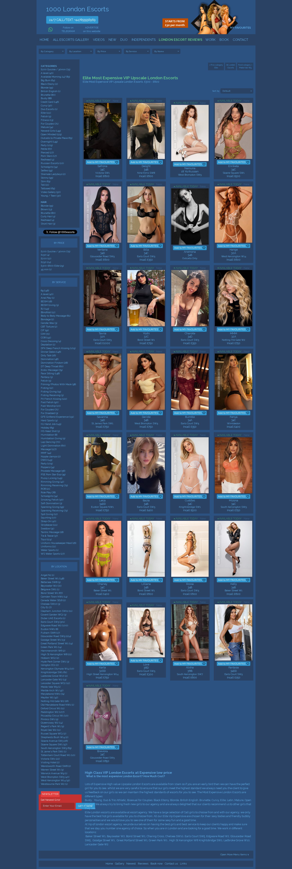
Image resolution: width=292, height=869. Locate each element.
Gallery (119, 863)
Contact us (171, 863)
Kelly (233, 584)
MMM (233, 333)
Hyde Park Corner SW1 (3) (55, 661)
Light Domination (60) (53, 445)
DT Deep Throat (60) (52, 366)
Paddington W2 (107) (52, 711)
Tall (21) (45, 184)
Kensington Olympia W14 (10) (57, 668)
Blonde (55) (47, 87)
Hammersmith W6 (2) (53, 650)
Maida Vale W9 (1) (50, 686)
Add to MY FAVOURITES (100, 162)
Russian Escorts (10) (52, 163)
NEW (112, 40)
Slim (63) (45, 181)
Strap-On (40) (48, 521)
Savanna (102, 416)
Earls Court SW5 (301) (53, 621)
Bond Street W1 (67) (52, 593)
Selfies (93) (46, 170)
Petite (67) (46, 148)
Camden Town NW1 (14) (54, 596)
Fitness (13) (47, 120)
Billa (146, 249)
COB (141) (46, 337)
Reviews (143, 863)
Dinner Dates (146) (51, 351)
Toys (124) (46, 539)
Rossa (190, 584)
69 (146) (45, 290)
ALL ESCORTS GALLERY (71, 40)
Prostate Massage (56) (53, 470)
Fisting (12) (47, 387)
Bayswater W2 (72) (51, 585)
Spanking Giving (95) (52, 506)
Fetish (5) (46, 116)
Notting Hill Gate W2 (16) (54, 701)
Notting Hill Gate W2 (233, 339)
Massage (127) (48, 449)
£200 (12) (46, 258)
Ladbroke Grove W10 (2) (54, 675)
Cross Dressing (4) (51, 341)
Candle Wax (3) (49, 322)
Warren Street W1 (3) (52, 769)
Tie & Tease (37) (49, 535)
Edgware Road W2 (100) (54, 625)
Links (183, 863)
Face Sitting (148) (50, 373)
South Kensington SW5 (234, 506)
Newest (131, 863)
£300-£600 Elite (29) (52, 265)
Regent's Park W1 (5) (52, 726)
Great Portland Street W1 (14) (57, 643)
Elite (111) (46, 112)
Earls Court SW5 (146, 256)
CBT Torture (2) (49, 326)
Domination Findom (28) (54, 362)
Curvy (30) (46, 105)
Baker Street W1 (102, 590)
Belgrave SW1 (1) (50, 589)
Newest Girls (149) (51, 130)
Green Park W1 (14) (51, 647)
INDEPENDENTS (144, 40)
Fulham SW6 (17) (50, 632)
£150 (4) (45, 254)
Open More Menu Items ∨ (234, 854)
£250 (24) (46, 262)
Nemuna (189, 168)
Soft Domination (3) (51, 503)
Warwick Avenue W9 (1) (54, 773)
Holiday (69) (47, 427)
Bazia (146, 500)
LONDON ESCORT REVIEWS (180, 40)
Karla (102, 667)
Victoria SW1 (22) (50, 758)
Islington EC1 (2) (50, 664)
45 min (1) (46, 269)
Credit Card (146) (50, 101)
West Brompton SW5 (190, 174)
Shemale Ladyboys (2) (53, 174)
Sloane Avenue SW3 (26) (54, 740)
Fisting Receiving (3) (52, 395)
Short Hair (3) (48, 223)
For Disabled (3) (49, 413)
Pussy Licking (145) (51, 478)
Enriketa (233, 166)
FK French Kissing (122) (54, 398)
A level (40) (47, 73)
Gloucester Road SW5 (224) (56, 636)
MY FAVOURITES (241, 27)
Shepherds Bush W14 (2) (54, 737)
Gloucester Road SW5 (102, 256)
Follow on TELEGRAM (68, 29)
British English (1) (50, 91)
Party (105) (47, 145)
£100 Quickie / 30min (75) (55, 69)
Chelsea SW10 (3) (50, 603)
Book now (156, 863)
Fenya (233, 416)
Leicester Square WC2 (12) (55, 683)
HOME (44, 40)
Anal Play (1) (47, 297)
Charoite (190, 333)
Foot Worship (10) (50, 405)
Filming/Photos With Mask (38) (58, 384)
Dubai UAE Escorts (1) (53, 618)
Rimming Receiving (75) (54, 485)
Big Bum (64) (48, 80)
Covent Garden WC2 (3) (53, 614)
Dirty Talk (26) (48, 355)
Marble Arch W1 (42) (52, 690)
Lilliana (146, 584)
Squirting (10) (48, 517)
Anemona (190, 251)
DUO (124, 40)
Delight (146, 166)
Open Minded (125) (51, 134)
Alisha (190, 667)
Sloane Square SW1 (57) (54, 744)
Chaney (102, 584)
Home (109, 863)
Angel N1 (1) (47, 575)
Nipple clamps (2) (50, 456)
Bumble (190, 416)
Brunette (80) (48, 94)
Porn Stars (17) (49, 155)
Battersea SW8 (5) (50, 582)
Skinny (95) (47, 177)
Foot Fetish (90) (49, 402)
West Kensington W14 (233, 256)
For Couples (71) (49, 123)
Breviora (102, 751)
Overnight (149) (49, 141)
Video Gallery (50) (50, 192)
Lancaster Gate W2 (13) (53, 679)
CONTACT (240, 40)
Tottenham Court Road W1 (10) (58, 755)
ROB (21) (45, 488)
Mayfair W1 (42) (49, 697)
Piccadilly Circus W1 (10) (54, 715)
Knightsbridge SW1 (190, 506)
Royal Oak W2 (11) (50, 729)
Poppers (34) (47, 467)
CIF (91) (45, 330)
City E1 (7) (46, 607)
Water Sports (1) (49, 550)
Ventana (102, 249)
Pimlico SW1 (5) (49, 719)
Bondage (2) (47, 319)
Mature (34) (47, 127)
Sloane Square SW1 (234, 172)
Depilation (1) (48, 344)
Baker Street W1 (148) (52, 578)
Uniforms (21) (48, 546)
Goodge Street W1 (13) (53, 639)
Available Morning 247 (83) (55, 76)
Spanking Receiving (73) (54, 510)
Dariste (146, 416)
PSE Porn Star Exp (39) (53, 474)
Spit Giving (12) (49, 514)
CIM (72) (45, 333)
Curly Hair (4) (48, 216)
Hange (234, 249)
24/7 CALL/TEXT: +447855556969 (72, 20)
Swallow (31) (47, 528)
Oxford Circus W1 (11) (52, 708)
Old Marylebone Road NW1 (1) (57, 704)
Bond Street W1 (146, 339)
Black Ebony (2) (49, 83)
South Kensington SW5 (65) (56, 748)
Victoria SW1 (102, 172)
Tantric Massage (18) (52, 532)
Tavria (102, 333)
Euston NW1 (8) (49, 629)
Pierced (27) (47, 152)
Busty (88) (46, 98)
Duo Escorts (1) (49, 109)
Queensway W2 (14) (52, 722)
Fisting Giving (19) (51, 391)
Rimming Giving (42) (52, 481)
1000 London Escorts (77, 9)
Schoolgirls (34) (49, 166)
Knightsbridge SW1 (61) (54, 672)
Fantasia (234, 667)
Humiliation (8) (49, 434)
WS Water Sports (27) (53, 553)
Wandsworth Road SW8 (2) (56, 766)
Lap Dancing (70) (50, 441)
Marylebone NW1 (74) (52, 693)
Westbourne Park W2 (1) (54, 783)
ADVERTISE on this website (91, 29)
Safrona (102, 166)
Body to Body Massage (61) (55, 315)
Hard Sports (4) (49, 420)
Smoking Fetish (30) (52, 499)
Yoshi (146, 333)
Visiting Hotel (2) (50, 762)
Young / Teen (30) (51, 195)
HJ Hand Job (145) (51, 424)
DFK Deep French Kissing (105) (58, 348)
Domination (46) (49, 359)
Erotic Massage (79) (51, 369)
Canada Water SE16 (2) (53, 600)
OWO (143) (46, 459)
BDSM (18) (46, 301)
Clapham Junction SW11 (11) (56, 610)
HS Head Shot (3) (50, 431)
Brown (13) (46, 209)
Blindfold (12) (48, 312)
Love (146, 664)
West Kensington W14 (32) (55, 780)
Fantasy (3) (47, 377)
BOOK (224, 40)
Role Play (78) (48, 492)
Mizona (233, 500)
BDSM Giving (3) (50, 305)
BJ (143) (45, 308)
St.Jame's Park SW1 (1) (53, 751)
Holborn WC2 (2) (50, 657)
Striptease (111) (49, 524)
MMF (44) (46, 452)
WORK (210, 40)
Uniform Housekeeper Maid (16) (58, 543)
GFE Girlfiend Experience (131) (57, 416)
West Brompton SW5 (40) (55, 776)
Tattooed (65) (48, 188)
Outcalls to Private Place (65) (56, 138)
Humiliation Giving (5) (53, 438)
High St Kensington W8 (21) (56, 654)
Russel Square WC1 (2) (53, 733)
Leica (102, 500)
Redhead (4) (47, 159)
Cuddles (190, 500)
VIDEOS (99, 40)
